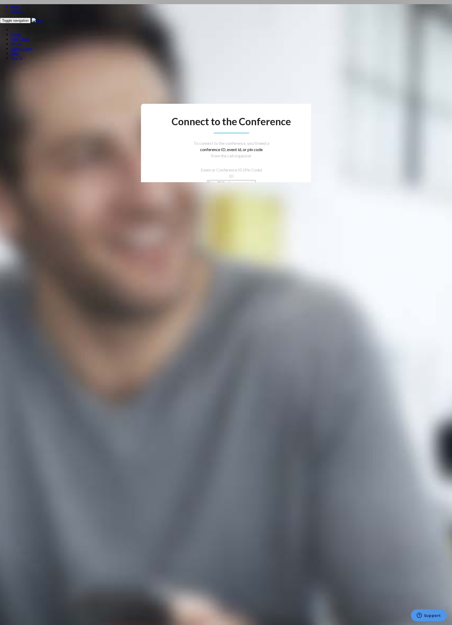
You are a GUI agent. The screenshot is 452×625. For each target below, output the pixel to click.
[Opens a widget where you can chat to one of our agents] (429, 615)
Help (14, 53)
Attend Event (21, 48)
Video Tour (19, 39)
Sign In (16, 58)
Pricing (16, 44)
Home (15, 34)
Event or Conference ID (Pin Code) (231, 169)
